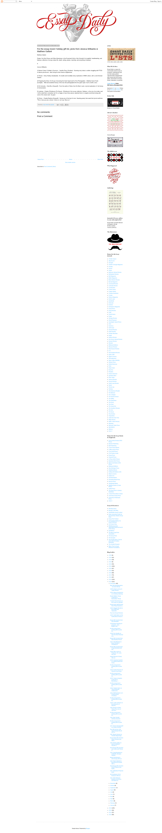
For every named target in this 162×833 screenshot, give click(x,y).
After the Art (111, 261)
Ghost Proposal (113, 320)
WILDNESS (112, 427)
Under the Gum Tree (114, 417)
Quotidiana (111, 530)
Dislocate (111, 303)
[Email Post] (57, 104)
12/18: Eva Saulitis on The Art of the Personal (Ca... (116, 635)
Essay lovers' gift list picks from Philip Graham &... (116, 605)
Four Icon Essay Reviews (116, 613)
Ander (117, 88)
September (113, 787)
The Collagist (112, 394)
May (111, 796)
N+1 (110, 350)
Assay (110, 270)
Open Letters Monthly (114, 360)
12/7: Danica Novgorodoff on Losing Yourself (116, 726)
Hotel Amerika (112, 331)
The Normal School (113, 396)
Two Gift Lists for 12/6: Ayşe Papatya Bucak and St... (116, 731)
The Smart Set (112, 406)
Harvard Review (113, 329)
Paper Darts (112, 368)
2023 (110, 561)
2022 (110, 564)
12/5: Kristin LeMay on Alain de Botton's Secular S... (115, 744)
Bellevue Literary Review (115, 272)
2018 (110, 572)
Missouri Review (113, 347)
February (112, 803)
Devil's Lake (112, 299)
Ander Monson (111, 83)
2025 (110, 557)
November (113, 783)
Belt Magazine (112, 276)
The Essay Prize (113, 535)
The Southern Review (114, 408)
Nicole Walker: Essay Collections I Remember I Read (115, 597)
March (112, 801)
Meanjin (111, 343)
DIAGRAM (111, 301)
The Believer (112, 392)
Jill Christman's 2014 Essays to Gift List (115, 775)
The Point (111, 404)
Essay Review (112, 310)
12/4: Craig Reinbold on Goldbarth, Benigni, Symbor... (116, 754)
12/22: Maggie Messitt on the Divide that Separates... (116, 609)
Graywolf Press (112, 457)
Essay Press (112, 308)
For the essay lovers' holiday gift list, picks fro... (116, 630)
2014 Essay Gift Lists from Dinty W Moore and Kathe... (116, 767)
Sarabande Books (113, 483)
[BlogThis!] (62, 105)
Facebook (118, 89)
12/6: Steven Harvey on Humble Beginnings (116, 735)
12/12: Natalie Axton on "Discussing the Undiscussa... (116, 689)
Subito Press (112, 488)
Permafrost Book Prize (114, 479)
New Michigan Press (114, 468)
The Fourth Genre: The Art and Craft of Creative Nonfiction (115, 541)
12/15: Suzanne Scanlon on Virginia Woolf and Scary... (116, 661)
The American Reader (114, 391)
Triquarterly (111, 415)
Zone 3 (110, 431)
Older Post (100, 159)
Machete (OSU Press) (114, 461)
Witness (111, 429)
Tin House (111, 412)
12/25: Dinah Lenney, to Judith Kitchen (116, 589)
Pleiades (111, 371)
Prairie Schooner (113, 373)
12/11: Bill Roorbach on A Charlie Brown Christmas (116, 694)
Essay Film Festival (113, 519)
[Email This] (61, 105)
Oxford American (113, 364)
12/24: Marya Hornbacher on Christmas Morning (116, 593)
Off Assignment (112, 358)
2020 (110, 568)
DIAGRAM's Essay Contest (115, 512)
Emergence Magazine (114, 306)
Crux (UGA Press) (113, 451)
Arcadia (111, 266)
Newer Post (41, 159)
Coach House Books (114, 447)
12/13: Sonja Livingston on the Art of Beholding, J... (116, 680)
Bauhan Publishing (113, 443)
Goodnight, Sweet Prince (115, 322)
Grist (110, 324)
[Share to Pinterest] (68, 105)
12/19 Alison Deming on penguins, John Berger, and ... (116, 625)
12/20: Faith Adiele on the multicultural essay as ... (116, 616)
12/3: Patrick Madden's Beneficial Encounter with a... (116, 762)
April (111, 798)
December (113, 583)
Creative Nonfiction (113, 293)
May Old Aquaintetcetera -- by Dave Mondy (116, 586)
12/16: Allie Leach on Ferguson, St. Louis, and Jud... (116, 653)
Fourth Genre (112, 314)
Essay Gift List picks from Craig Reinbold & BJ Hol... (116, 648)
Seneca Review (113, 379)
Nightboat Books (113, 470)
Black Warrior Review (114, 280)
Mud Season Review (114, 348)
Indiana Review (113, 337)
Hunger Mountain (113, 333)
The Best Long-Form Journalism (114, 533)
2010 (110, 814)
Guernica (111, 326)
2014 (110, 581)
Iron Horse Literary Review (115, 339)
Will (114, 88)
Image (110, 335)
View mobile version (70, 162)
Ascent (110, 268)
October (112, 785)
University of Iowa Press (115, 495)
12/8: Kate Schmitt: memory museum (115, 718)
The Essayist (112, 537)
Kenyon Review (113, 341)
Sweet (110, 385)
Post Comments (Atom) (50, 166)
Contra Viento (112, 289)
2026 (110, 555)
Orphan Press (112, 362)
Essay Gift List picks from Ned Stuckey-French (116, 639)
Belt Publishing (112, 445)
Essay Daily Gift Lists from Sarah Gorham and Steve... (116, 739)
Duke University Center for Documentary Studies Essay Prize (116, 516)
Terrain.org (111, 387)
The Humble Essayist (114, 544)
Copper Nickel (112, 291)
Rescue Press (112, 481)
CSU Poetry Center (113, 453)
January (112, 805)
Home (70, 159)
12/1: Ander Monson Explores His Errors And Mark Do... (115, 779)
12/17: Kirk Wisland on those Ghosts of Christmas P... (116, 643)
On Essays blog (113, 524)
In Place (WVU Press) (114, 459)
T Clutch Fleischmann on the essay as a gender (116, 601)
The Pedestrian (112, 400)
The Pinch (111, 402)
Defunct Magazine (113, 297)
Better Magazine (113, 278)
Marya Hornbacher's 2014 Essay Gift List (116, 758)
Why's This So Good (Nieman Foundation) (114, 547)
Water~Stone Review (114, 421)
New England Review (114, 352)
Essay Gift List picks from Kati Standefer (116, 620)
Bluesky (112, 89)
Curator (110, 295)
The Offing (111, 398)
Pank (110, 366)
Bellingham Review (114, 274)
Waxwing (111, 423)
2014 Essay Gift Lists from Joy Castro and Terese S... (116, 749)
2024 (110, 559)
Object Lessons (113, 356)
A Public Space (112, 259)
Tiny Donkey (112, 414)
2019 (110, 570)
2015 (110, 579)
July (111, 792)
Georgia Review (113, 318)
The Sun (111, 410)
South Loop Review (114, 383)
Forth (110, 312)
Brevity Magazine (113, 282)
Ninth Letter (112, 354)
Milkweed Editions (113, 345)
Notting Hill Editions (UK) (115, 472)
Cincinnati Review (113, 283)
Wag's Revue (112, 419)
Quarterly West (112, 375)
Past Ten (111, 370)
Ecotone (111, 304)
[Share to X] (64, 105)
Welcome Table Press (114, 425)
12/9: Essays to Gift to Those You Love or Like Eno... (115, 709)
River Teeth (111, 377)
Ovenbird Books (113, 477)
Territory (111, 389)
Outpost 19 (111, 475)
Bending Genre (112, 508)
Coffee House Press (114, 449)
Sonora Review (113, 381)
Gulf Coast (111, 327)
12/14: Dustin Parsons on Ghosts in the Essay (116, 670)
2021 (110, 566)
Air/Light (111, 262)
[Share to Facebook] (66, 105)
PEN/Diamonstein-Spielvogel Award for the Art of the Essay (116, 527)
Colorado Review (113, 285)
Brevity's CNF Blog (113, 510)
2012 (110, 810)
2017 (110, 575)
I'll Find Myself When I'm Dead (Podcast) (115, 521)
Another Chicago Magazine (116, 264)
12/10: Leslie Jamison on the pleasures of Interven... (116, 704)
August (112, 790)
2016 (110, 577)
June (111, 794)
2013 (110, 808)
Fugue (110, 316)
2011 (110, 812)
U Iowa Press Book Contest (116, 493)
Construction (112, 287)
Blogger (88, 828)
